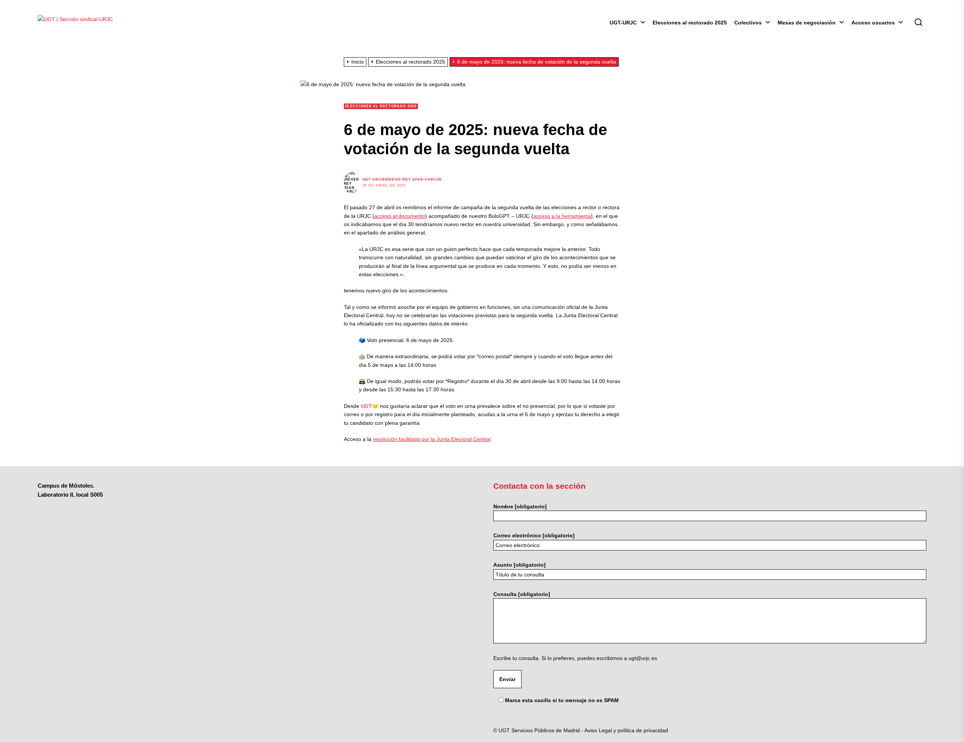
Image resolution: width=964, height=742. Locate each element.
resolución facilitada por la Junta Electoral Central (432, 439)
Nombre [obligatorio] (520, 506)
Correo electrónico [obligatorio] (534, 535)
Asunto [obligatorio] (519, 565)
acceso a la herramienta (562, 216)
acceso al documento (399, 216)
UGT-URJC (623, 23)
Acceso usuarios (873, 23)
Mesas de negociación (807, 23)
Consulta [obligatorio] (521, 594)
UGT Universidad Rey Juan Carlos (402, 179)
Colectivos (748, 23)
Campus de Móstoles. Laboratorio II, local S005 (70, 490)
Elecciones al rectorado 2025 (690, 23)
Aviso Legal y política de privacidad (626, 730)
